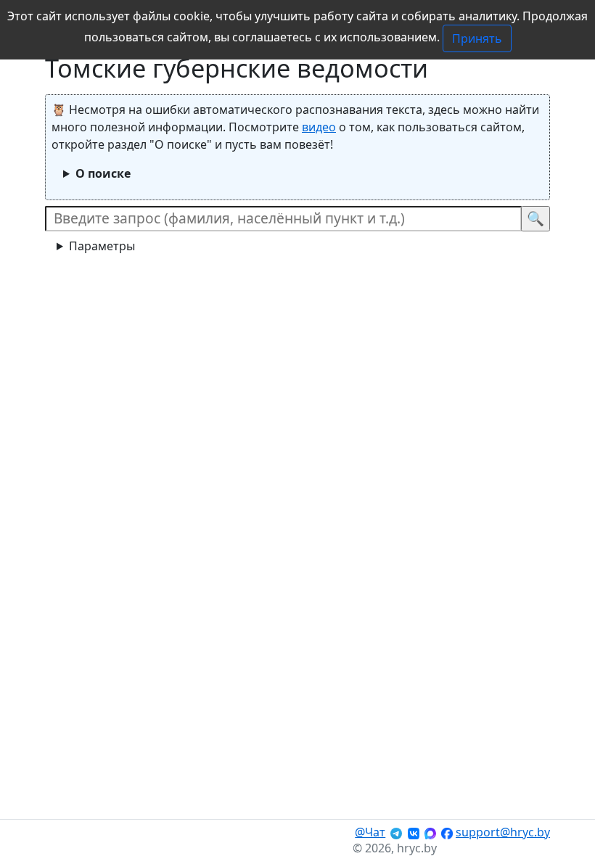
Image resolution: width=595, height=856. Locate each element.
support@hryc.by (503, 832)
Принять (477, 38)
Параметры (102, 246)
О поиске (103, 173)
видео (319, 127)
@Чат (370, 832)
